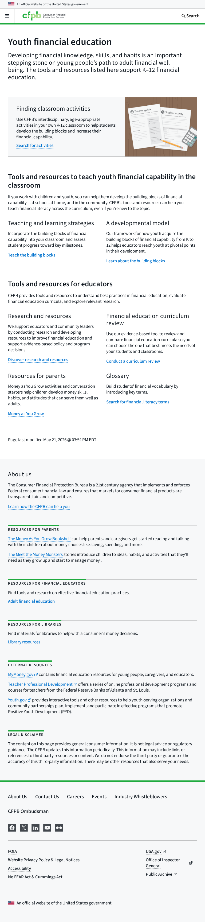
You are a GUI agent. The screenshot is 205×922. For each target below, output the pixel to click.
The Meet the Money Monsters (35, 554)
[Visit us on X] (24, 827)
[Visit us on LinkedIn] (35, 827)
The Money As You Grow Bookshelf (39, 539)
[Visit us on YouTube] (47, 827)
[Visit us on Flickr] (59, 827)
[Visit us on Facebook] (12, 827)
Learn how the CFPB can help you (39, 506)
